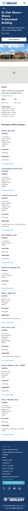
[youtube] (14, 488)
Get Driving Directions (7, 95)
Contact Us (6, 463)
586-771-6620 (17, 103)
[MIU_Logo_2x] (9, 2)
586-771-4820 (5, 33)
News (4, 457)
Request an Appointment (14, 39)
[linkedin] (19, 488)
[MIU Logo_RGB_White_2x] (14, 498)
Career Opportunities (10, 450)
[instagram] (9, 488)
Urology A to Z (7, 471)
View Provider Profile (8, 163)
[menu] (24, 2)
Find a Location (8, 466)
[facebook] (4, 488)
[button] (14, 73)
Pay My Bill (6, 474)
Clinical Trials (7, 460)
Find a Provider (8, 468)
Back (4, 8)
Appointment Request (10, 477)
